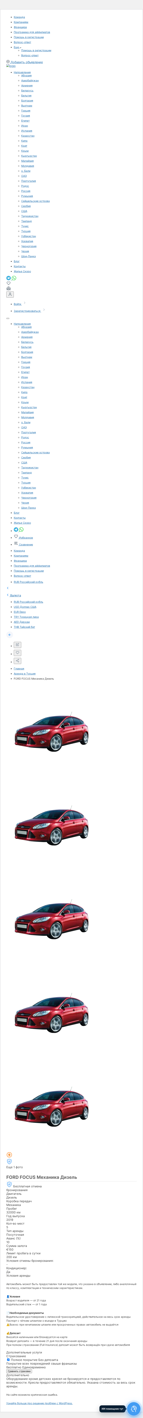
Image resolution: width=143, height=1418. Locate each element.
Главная (19, 668)
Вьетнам (26, 105)
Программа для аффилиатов (32, 32)
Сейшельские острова (35, 201)
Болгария (27, 100)
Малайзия (27, 160)
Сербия (26, 206)
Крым (25, 150)
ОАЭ (24, 175)
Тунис (25, 226)
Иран (24, 125)
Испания (26, 130)
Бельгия (26, 95)
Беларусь (27, 90)
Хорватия (27, 241)
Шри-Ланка (28, 256)
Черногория (28, 246)
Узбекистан (28, 236)
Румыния (27, 196)
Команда (19, 17)
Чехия (25, 251)
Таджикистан (29, 216)
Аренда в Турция (25, 673)
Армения (27, 85)
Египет (25, 120)
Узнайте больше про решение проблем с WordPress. (39, 1403)
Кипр (24, 140)
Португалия (28, 180)
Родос (25, 185)
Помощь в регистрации (29, 37)
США (24, 211)
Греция (25, 110)
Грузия (25, 115)
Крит (24, 145)
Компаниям (21, 22)
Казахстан (27, 135)
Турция (26, 231)
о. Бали (25, 170)
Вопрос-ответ (22, 42)
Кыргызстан (29, 155)
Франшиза (20, 27)
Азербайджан (30, 80)
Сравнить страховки (19, 1371)
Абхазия (26, 75)
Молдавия (27, 165)
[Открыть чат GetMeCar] (133, 1408)
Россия (25, 191)
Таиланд (26, 221)
